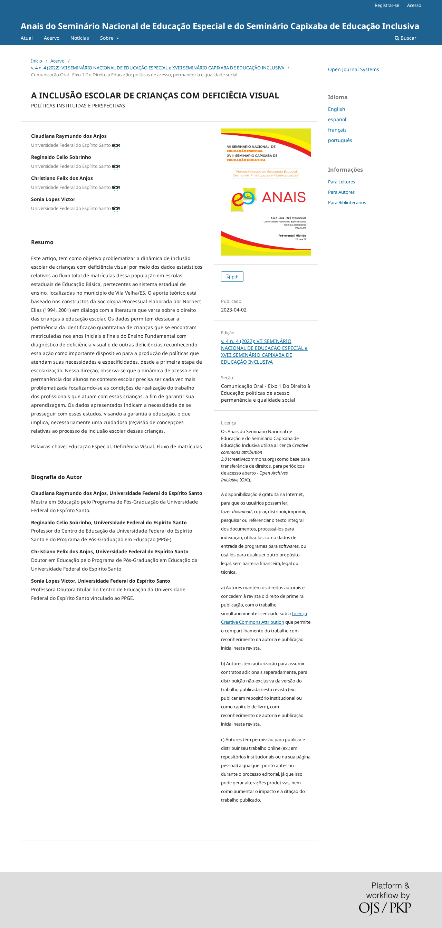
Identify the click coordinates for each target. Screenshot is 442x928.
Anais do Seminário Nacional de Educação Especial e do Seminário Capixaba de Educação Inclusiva (220, 25)
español (337, 119)
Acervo (51, 38)
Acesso (414, 5)
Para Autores (341, 192)
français (337, 129)
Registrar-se (387, 5)
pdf (235, 277)
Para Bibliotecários (347, 202)
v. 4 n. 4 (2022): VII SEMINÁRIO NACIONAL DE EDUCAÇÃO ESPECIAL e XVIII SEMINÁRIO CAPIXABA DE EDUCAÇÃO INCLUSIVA (157, 68)
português (340, 140)
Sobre (107, 38)
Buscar (407, 38)
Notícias (79, 38)
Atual (27, 38)
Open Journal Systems (353, 69)
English (336, 109)
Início (36, 61)
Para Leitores (341, 182)
